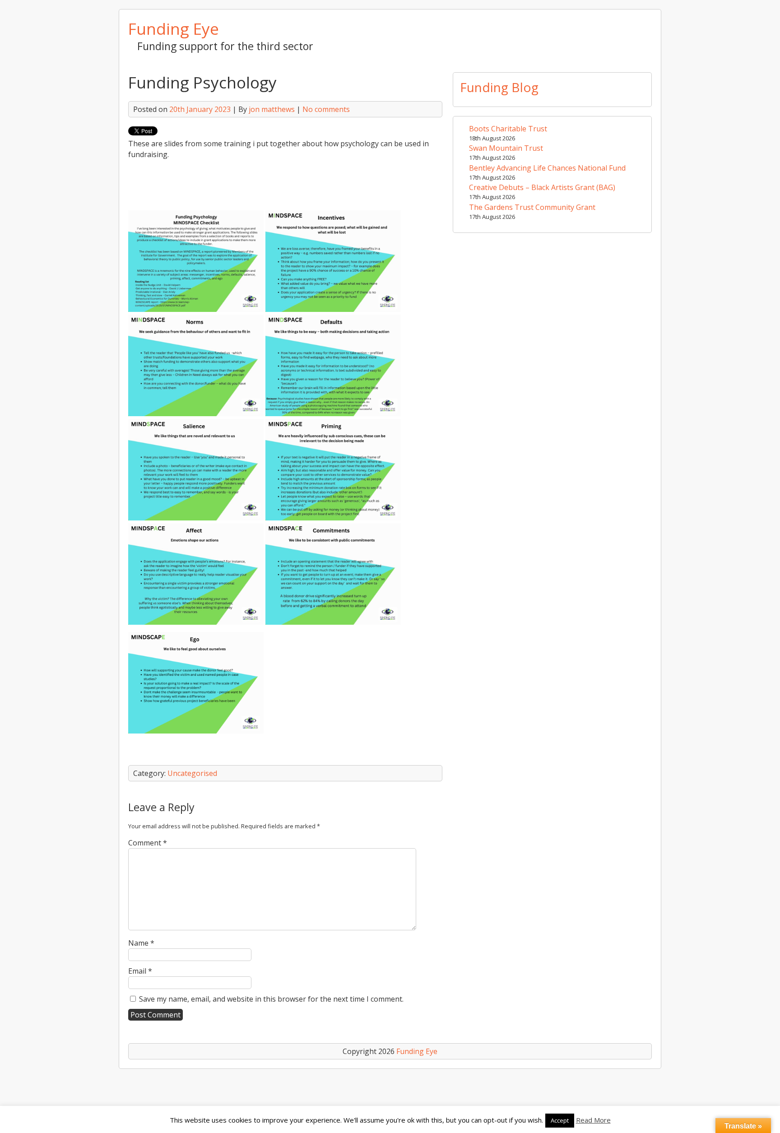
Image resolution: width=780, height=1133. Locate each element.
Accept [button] (560, 1120)
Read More (593, 1119)
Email (140, 971)
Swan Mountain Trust (506, 148)
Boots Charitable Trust (508, 129)
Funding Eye (173, 28)
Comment (147, 843)
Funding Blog (499, 87)
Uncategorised (192, 773)
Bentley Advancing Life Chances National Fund (547, 168)
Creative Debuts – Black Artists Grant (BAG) (542, 187)
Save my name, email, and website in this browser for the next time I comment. (271, 999)
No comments (326, 109)
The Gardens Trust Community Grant (532, 207)
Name (141, 943)
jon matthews (272, 109)
